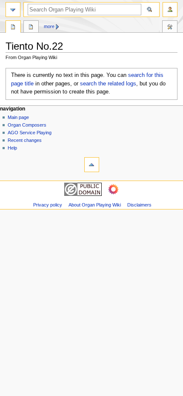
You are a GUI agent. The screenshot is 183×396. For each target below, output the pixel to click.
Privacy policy (47, 204)
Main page (18, 117)
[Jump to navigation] (13, 9)
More (49, 26)
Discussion (31, 27)
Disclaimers (139, 204)
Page (13, 27)
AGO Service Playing (29, 132)
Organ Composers (27, 124)
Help (12, 147)
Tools (170, 27)
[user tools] (170, 9)
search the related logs (108, 84)
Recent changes (25, 140)
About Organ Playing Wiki (95, 204)
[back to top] (91, 164)
